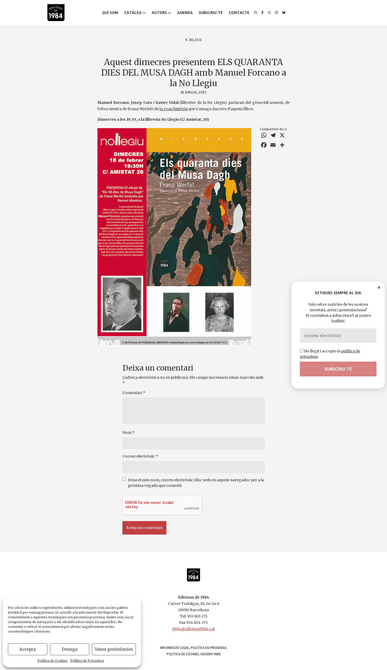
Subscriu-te (211, 12)
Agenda (185, 12)
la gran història (174, 108)
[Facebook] (262, 12)
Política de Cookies (52, 661)
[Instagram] (276, 12)
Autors (159, 12)
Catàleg (132, 12)
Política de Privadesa (87, 661)
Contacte (239, 12)
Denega (69, 649)
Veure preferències (114, 649)
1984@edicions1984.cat (193, 629)
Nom (128, 432)
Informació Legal (174, 647)
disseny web (210, 654)
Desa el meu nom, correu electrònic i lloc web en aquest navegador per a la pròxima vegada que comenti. (196, 483)
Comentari (133, 392)
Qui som (110, 12)
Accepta (27, 649)
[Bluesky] (283, 12)
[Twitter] (269, 12)
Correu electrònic (140, 456)
